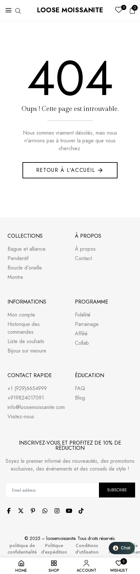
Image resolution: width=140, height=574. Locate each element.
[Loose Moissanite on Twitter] (20, 510)
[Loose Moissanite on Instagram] (57, 510)
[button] (122, 548)
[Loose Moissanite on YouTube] (69, 510)
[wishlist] (118, 10)
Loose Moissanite (70, 10)
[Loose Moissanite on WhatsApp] (45, 510)
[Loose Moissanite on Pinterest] (32, 510)
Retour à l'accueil (65, 170)
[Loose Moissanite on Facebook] (8, 510)
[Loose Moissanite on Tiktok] (81, 510)
